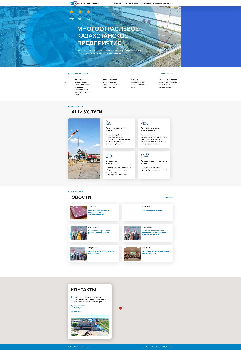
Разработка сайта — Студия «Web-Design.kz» (157, 347)
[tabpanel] (78, 85)
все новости (169, 197)
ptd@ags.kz (78, 311)
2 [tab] (168, 73)
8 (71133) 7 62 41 (79, 308)
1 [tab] (163, 73)
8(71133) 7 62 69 (79, 305)
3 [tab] (172, 73)
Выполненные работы (133, 3)
